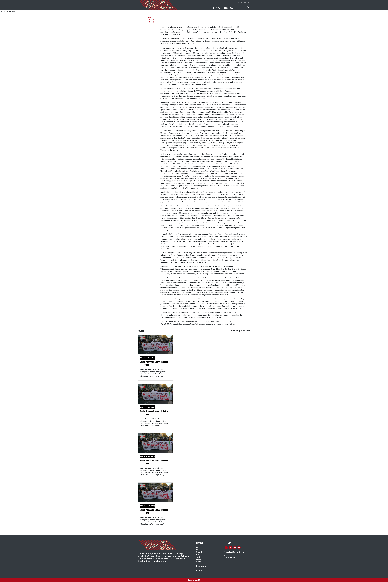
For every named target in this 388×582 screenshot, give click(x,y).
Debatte (198, 557)
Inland (197, 547)
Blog (226, 7)
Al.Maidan (198, 559)
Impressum (199, 570)
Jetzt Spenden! (230, 557)
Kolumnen (198, 561)
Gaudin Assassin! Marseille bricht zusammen (154, 363)
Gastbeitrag (151, 358)
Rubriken (217, 7)
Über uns (233, 7)
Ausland (150, 17)
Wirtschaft (199, 552)
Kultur (197, 554)
